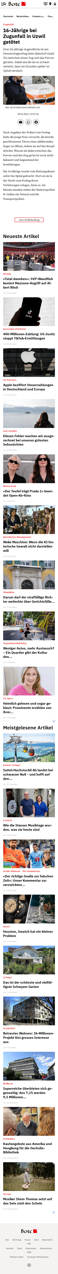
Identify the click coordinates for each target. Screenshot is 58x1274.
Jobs (36, 1240)
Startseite (8, 16)
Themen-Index (17, 1257)
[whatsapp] (29, 123)
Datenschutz (46, 1248)
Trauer (27, 1240)
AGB (29, 1252)
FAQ (29, 1243)
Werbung (16, 1240)
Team (19, 1248)
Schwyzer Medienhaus (38, 1257)
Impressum (31, 1248)
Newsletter (47, 1240)
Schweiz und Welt (41, 16)
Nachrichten (23, 16)
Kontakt (10, 1248)
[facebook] (37, 123)
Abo (7, 1240)
